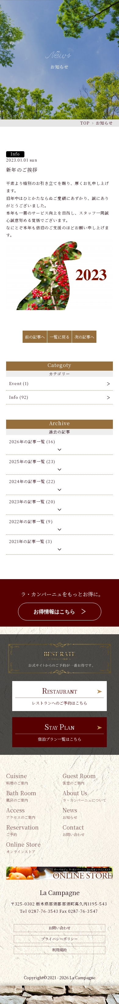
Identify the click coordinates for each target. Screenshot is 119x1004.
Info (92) (18, 397)
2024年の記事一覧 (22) (32, 481)
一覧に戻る (60, 337)
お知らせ (104, 123)
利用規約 (59, 949)
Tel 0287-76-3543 (39, 911)
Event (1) (19, 383)
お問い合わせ (59, 927)
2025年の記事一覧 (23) (32, 461)
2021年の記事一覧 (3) (30, 541)
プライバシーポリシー (59, 938)
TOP (84, 123)
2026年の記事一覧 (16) (32, 441)
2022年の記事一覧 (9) (31, 521)
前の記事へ (35, 337)
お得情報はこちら (54, 612)
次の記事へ (84, 337)
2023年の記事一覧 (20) (32, 501)
